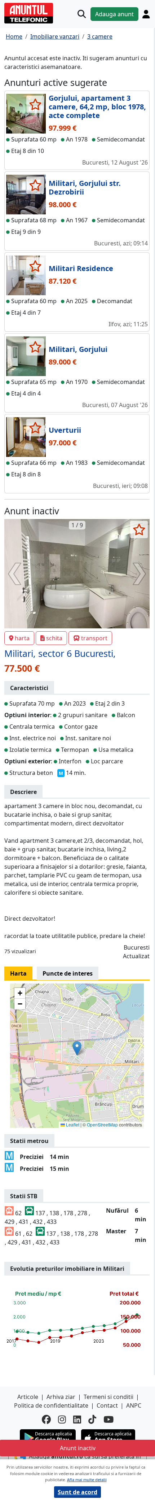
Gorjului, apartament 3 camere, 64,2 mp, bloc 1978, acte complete (97, 106)
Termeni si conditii (108, 1397)
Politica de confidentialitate (51, 1405)
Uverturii (65, 430)
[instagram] (62, 1419)
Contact (107, 1405)
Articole (27, 1397)
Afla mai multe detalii (87, 1479)
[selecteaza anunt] (35, 104)
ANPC (133, 1405)
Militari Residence (81, 268)
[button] (76, 1048)
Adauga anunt (114, 14)
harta (22, 638)
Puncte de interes (68, 973)
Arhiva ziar (60, 1397)
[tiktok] (92, 1419)
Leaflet (72, 1124)
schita (54, 638)
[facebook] (46, 1419)
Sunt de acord (77, 1492)
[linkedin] (77, 1419)
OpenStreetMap (102, 1124)
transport (94, 638)
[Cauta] (81, 14)
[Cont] (146, 14)
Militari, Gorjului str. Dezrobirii (85, 187)
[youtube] (108, 1419)
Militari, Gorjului (78, 349)
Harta (18, 973)
